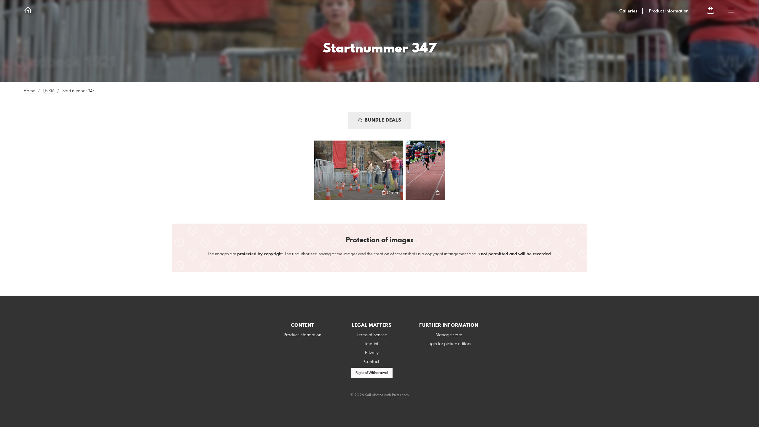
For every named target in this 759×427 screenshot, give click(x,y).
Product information (668, 11)
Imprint (371, 344)
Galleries (628, 11)
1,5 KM (49, 91)
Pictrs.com (400, 395)
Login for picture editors (448, 344)
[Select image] (321, 192)
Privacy (372, 353)
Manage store (449, 335)
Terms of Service (372, 335)
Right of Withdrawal (371, 373)
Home (29, 91)
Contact (371, 362)
